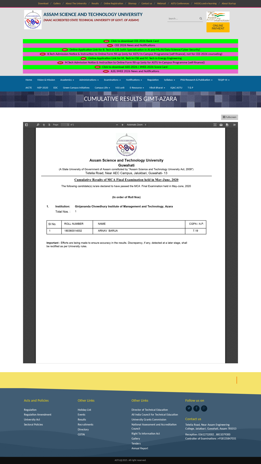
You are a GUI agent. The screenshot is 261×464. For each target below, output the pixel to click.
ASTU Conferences (180, 3)
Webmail (161, 3)
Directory (83, 429)
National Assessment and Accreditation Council (154, 426)
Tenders (136, 443)
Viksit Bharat (156, 88)
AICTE (29, 88)
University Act (32, 419)
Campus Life (101, 88)
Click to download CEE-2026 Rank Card (134, 41)
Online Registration (113, 3)
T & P (190, 88)
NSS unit (119, 88)
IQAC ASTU (176, 88)
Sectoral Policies (33, 424)
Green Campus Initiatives (76, 88)
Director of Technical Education (150, 410)
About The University (76, 3)
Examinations (111, 80)
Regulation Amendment (37, 414)
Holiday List (84, 410)
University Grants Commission (149, 419)
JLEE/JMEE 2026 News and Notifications (134, 71)
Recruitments (85, 424)
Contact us (147, 3)
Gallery (57, 3)
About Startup (229, 3)
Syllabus (168, 80)
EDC (55, 88)
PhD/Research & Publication (195, 80)
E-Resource (136, 88)
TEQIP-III (223, 80)
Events (81, 414)
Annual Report (140, 448)
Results (95, 3)
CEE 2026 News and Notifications (134, 45)
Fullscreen (230, 117)
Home (29, 80)
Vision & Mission (46, 80)
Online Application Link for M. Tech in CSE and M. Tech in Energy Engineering (135, 58)
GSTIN (81, 434)
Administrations (88, 80)
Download (43, 3)
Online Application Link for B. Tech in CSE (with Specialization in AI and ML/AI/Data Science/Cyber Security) (134, 49)
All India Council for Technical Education (155, 414)
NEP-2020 (42, 88)
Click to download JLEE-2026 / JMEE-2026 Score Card (134, 67)
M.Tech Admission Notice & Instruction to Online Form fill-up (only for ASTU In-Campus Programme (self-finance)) (134, 62)
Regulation (153, 80)
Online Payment (218, 27)
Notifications (133, 80)
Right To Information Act (146, 433)
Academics (66, 80)
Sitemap (132, 3)
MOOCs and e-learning (205, 3)
